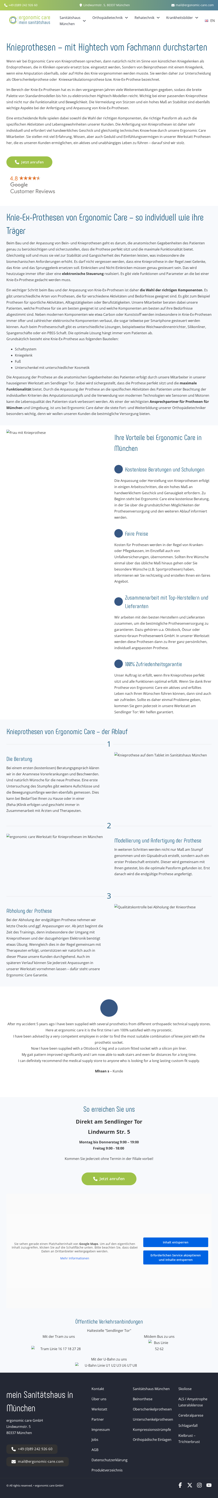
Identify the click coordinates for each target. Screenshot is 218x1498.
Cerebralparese (190, 1415)
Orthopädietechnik (107, 17)
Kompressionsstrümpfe (152, 1429)
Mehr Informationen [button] (74, 1258)
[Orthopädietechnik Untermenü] (126, 17)
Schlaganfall (188, 1425)
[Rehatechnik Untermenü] (158, 17)
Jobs (95, 1439)
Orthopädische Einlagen (152, 1439)
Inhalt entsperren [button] (175, 1242)
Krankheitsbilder (179, 17)
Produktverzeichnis (107, 1470)
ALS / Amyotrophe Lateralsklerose (192, 1402)
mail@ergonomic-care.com (41, 1461)
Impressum (101, 1429)
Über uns (99, 1399)
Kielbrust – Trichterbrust (189, 1438)
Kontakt (98, 1388)
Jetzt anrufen (32, 162)
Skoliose (185, 1388)
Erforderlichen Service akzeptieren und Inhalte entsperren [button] (176, 1257)
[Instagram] (199, 1486)
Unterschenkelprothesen (153, 1419)
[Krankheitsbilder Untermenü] (196, 17)
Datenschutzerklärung (110, 1460)
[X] (189, 1486)
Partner (98, 1419)
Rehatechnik (144, 17)
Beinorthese (142, 1399)
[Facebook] (180, 1486)
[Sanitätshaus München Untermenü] (84, 21)
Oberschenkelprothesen (152, 1409)
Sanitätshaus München (70, 20)
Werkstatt (99, 1409)
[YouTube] (209, 1486)
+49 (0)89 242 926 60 (35, 1449)
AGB (95, 1449)
